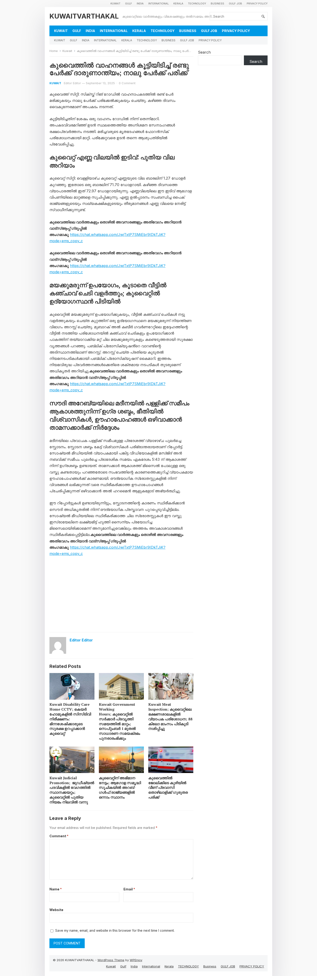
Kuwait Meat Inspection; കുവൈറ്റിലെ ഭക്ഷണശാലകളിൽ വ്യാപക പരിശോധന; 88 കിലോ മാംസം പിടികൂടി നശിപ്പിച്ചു (170, 716)
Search (204, 52)
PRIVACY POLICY (257, 3)
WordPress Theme (110, 960)
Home (53, 51)
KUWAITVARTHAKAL (84, 16)
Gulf (128, 3)
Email (129, 889)
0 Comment (127, 83)
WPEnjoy (136, 960)
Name (55, 889)
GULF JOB (235, 3)
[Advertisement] (121, 595)
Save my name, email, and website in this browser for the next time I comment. (115, 930)
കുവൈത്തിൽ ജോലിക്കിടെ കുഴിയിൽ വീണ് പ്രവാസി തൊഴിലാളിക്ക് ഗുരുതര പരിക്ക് (168, 787)
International (158, 3)
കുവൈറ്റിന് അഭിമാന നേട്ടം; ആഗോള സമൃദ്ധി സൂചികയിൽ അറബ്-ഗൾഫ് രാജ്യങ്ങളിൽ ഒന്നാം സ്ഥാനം (120, 787)
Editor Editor (72, 83)
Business (217, 3)
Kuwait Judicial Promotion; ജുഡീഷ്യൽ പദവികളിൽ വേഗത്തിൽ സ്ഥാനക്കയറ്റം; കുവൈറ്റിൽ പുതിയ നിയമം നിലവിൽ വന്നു (71, 790)
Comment (58, 836)
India (140, 3)
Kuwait (115, 3)
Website (56, 910)
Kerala (178, 3)
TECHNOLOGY (197, 3)
